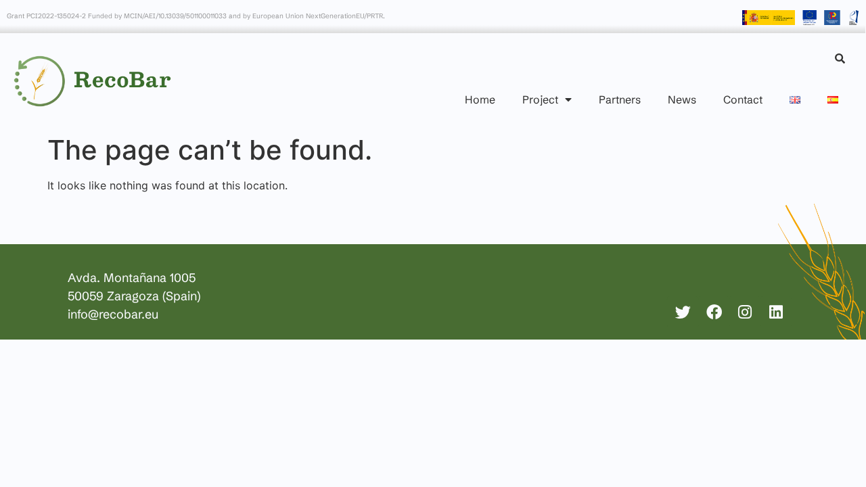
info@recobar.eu (113, 314)
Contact (742, 99)
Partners (620, 99)
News (682, 99)
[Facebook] (713, 311)
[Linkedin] (776, 311)
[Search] (840, 58)
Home (480, 99)
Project (540, 99)
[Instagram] (744, 311)
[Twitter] (682, 311)
